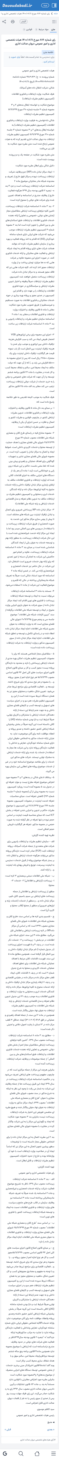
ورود (45, 5)
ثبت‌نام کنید (48, 62)
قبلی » (8, 1430)
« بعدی (50, 1430)
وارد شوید (15, 57)
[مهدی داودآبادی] (17, 5)
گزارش (23, 21)
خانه (56, 14)
